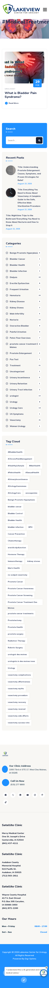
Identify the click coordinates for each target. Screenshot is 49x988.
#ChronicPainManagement (20, 459)
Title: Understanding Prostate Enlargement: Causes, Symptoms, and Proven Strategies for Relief (29, 173)
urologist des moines (17, 654)
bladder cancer (14, 506)
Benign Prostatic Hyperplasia (24, 253)
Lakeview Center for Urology (33, 952)
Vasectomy (15, 420)
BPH (30, 527)
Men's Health (14, 568)
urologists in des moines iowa (21, 661)
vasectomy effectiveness (19, 682)
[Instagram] (35, 795)
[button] (44, 973)
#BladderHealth (15, 452)
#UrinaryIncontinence (18, 479)
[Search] (39, 140)
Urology (13, 402)
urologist (10, 89)
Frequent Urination (19, 289)
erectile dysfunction (17, 547)
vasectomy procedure (17, 695)
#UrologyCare (14, 493)
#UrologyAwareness (17, 486)
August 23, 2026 (25, 184)
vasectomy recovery (17, 702)
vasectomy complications (19, 675)
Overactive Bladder (19, 326)
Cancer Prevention (16, 534)
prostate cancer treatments (20, 613)
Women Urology (17, 426)
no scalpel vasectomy (17, 575)
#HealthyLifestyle (16, 466)
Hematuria (15, 295)
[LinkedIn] (20, 795)
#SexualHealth (32, 472)
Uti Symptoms (17, 414)
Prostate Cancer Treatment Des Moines (22, 603)
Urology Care (16, 408)
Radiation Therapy (16, 641)
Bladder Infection (18, 271)
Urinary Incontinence (20, 377)
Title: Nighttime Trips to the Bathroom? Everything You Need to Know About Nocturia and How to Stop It (23, 220)
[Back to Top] (43, 984)
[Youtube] (27, 795)
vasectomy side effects (18, 716)
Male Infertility (17, 313)
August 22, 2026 (25, 209)
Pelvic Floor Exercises (20, 338)
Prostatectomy (15, 620)
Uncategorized (17, 371)
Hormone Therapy (16, 554)
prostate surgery (15, 634)
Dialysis (13, 277)
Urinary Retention (18, 383)
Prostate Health (15, 627)
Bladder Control (15, 513)
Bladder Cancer (17, 259)
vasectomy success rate (18, 722)
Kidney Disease (17, 301)
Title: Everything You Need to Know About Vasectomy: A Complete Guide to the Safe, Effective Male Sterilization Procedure (29, 197)
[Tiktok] (5, 802)
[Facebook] (5, 795)
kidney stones (33, 561)
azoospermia (31, 493)
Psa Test (14, 359)
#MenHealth (34, 466)
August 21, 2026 (13, 229)
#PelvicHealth (14, 472)
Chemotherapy (14, 541)
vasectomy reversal (16, 709)
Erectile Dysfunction (19, 283)
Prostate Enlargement (21, 353)
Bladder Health (17, 265)
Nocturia (14, 320)
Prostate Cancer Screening (20, 595)
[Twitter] (13, 795)
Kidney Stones (17, 307)
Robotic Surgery (15, 647)
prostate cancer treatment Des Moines (25, 346)
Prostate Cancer (15, 582)
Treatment (15, 365)
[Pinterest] (42, 795)
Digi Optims (30, 958)
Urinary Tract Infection (21, 389)
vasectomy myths (16, 688)
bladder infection (16, 527)
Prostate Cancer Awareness (20, 588)
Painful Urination (18, 332)
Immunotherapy (15, 561)
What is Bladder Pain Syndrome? (21, 95)
